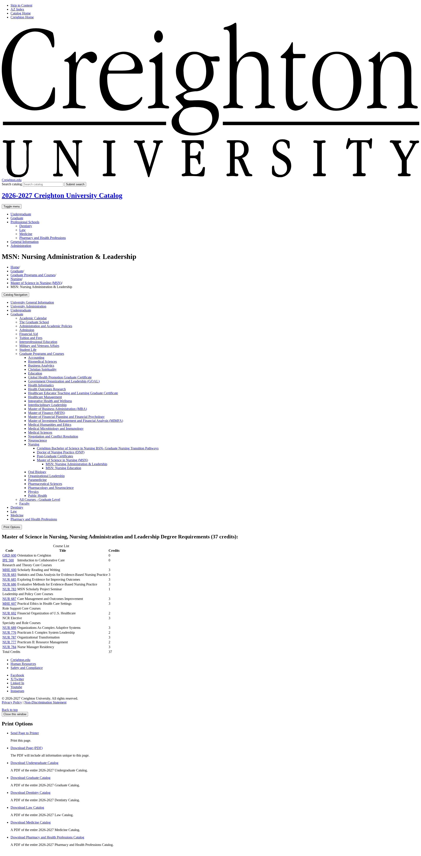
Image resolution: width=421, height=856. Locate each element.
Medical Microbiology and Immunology (56, 428)
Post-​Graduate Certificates (55, 456)
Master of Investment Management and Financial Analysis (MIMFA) (75, 421)
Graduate (17, 218)
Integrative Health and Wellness (50, 401)
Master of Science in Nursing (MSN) (36, 283)
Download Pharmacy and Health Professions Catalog (47, 837)
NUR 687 (9, 599)
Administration (21, 246)
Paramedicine (37, 480)
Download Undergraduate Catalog (34, 763)
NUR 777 (9, 642)
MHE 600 (9, 570)
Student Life (27, 350)
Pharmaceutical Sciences (45, 484)
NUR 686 (9, 584)
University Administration (28, 306)
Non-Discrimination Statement (45, 702)
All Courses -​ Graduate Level (39, 499)
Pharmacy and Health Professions (42, 238)
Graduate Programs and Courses (33, 275)
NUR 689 (9, 628)
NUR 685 (9, 579)
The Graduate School (34, 322)
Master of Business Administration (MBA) (57, 409)
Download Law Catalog (27, 807)
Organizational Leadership (46, 476)
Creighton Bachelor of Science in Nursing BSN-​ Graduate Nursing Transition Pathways (98, 448)
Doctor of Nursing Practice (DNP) (60, 452)
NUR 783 (9, 589)
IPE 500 (8, 560)
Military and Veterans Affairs (39, 346)
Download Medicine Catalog (31, 822)
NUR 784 (9, 647)
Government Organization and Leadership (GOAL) (64, 381)
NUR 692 (9, 613)
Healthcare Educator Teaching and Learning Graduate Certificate (73, 393)
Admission (26, 330)
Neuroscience (37, 440)
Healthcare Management (45, 397)
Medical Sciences (40, 432)
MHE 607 (9, 603)
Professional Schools (25, 222)
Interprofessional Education (38, 342)
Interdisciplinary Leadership (47, 405)
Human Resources (23, 664)
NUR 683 (9, 575)
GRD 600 (9, 555)
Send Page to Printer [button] (25, 733)
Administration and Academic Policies (45, 326)
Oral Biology (37, 472)
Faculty (24, 503)
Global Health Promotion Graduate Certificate (60, 377)
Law (22, 230)
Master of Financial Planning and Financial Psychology (66, 417)
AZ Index (17, 9)
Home (15, 267)
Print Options (12, 527)
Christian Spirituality (42, 369)
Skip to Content (21, 5)
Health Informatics (41, 385)
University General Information (32, 302)
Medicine (25, 234)
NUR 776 (9, 632)
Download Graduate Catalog (30, 778)
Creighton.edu (11, 180)
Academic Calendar (33, 318)
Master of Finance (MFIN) (46, 413)
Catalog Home (21, 13)
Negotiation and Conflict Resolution (53, 436)
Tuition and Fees (30, 338)
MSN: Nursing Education (63, 468)
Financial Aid (28, 334)
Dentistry (25, 226)
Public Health (37, 495)
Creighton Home (22, 17)
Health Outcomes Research (47, 389)
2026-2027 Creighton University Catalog (62, 195)
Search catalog (12, 184)
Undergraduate (21, 214)
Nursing (16, 279)
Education (35, 373)
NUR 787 (9, 637)
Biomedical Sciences (42, 361)
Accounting (36, 357)
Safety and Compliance (27, 668)
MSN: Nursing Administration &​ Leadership (76, 464)
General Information (25, 242)
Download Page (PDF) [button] (27, 748)
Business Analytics (41, 365)
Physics (33, 491)
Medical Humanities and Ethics (49, 424)
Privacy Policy (12, 702)
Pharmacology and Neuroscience (51, 488)
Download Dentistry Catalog (30, 792)
